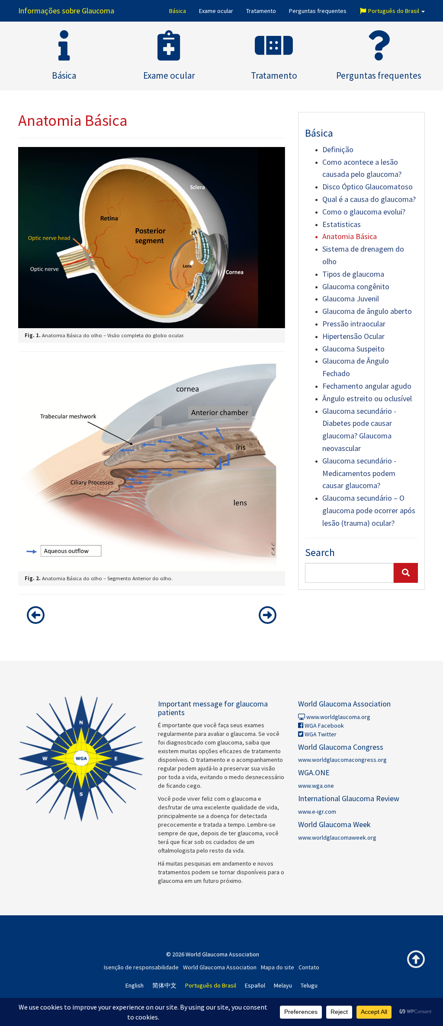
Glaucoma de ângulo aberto (367, 311)
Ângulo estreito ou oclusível (367, 398)
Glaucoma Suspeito (353, 349)
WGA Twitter (320, 734)
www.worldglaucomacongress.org (342, 760)
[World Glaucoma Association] (81, 758)
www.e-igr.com (317, 811)
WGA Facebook (323, 725)
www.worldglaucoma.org (337, 717)
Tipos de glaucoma (353, 274)
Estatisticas (341, 224)
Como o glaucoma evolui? (363, 212)
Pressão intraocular (353, 324)
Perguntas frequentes (318, 11)
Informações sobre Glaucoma (66, 11)
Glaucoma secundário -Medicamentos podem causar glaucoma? (359, 473)
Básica (177, 11)
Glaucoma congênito (355, 286)
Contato (309, 967)
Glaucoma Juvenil (350, 299)
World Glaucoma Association (220, 967)
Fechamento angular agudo (366, 386)
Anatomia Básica (349, 236)
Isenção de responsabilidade (141, 967)
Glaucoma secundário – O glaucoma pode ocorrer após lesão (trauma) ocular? (368, 510)
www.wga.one (316, 785)
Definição (337, 149)
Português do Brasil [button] (394, 11)
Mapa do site (277, 967)
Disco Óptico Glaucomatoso (367, 187)
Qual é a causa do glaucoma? (369, 199)
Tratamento (261, 11)
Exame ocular (216, 11)
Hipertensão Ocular (353, 336)
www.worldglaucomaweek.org (337, 837)
